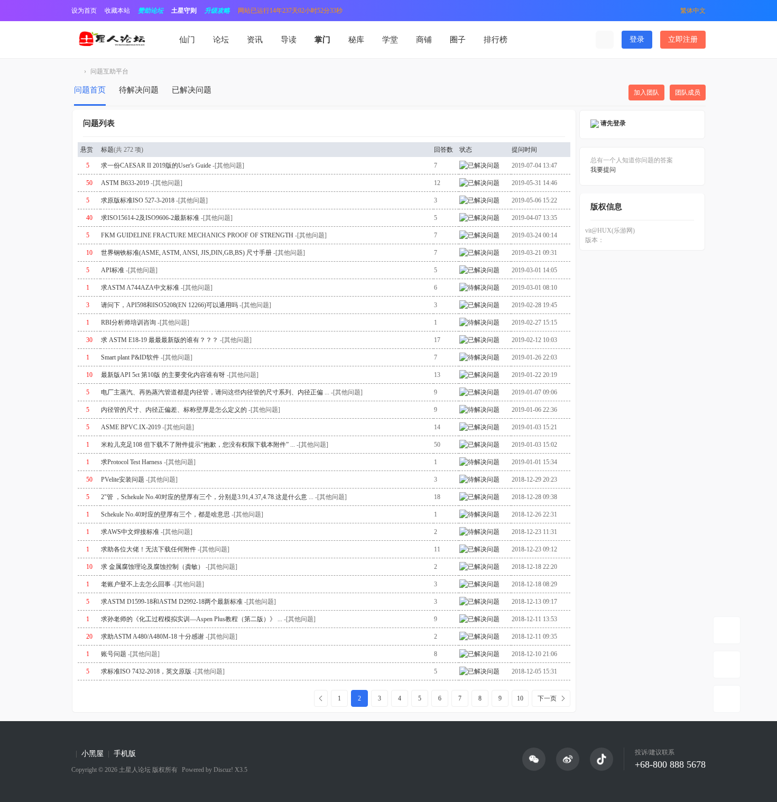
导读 (289, 39)
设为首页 (84, 10)
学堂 (390, 39)
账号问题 (113, 654)
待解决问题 (139, 90)
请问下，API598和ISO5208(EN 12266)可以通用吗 (169, 305)
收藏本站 (117, 10)
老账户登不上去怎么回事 (136, 584)
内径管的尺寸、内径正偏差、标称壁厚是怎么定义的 (174, 409)
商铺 (424, 39)
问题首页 (90, 90)
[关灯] (727, 630)
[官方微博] (567, 759)
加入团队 (646, 92)
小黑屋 (92, 754)
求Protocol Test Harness (131, 462)
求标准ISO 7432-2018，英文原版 (146, 671)
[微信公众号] (533, 759)
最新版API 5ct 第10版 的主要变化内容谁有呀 (163, 375)
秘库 (356, 39)
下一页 (547, 698)
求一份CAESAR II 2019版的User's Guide (156, 165)
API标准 (112, 270)
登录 (637, 39)
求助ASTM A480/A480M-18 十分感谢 (152, 636)
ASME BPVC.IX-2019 (131, 427)
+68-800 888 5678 (670, 764)
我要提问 (603, 169)
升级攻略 (217, 10)
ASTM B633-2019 (125, 183)
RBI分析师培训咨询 (128, 322)
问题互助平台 (109, 71)
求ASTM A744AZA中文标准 (140, 287)
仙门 (187, 39)
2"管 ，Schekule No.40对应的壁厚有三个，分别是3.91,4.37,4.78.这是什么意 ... (207, 497)
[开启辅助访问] (665, 10)
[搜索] (605, 40)
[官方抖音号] (601, 759)
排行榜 (495, 39)
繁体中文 (693, 10)
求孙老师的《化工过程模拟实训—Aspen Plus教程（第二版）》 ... (191, 619)
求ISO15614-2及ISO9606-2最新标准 (150, 218)
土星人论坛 (75, 71)
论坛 (221, 39)
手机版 (125, 754)
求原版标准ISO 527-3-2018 (137, 200)
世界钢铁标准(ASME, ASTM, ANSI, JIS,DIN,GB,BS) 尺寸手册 (186, 252)
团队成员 (687, 92)
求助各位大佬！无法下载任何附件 (148, 549)
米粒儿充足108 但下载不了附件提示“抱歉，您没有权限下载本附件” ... (198, 444)
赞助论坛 (150, 10)
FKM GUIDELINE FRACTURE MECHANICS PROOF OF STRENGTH (197, 235)
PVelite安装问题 (122, 479)
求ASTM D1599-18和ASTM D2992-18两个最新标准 (172, 601)
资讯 (255, 39)
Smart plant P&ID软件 (130, 357)
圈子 (458, 39)
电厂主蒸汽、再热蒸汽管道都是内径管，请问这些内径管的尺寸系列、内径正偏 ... (215, 392)
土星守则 (184, 10)
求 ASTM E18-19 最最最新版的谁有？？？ (159, 340)
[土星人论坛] (111, 39)
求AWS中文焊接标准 (130, 532)
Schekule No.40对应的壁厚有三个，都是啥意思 (165, 514)
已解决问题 (191, 90)
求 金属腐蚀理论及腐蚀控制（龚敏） (152, 566)
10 (520, 698)
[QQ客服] (727, 699)
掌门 (322, 39)
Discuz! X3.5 (229, 769)
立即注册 (683, 39)
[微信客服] (727, 664)
